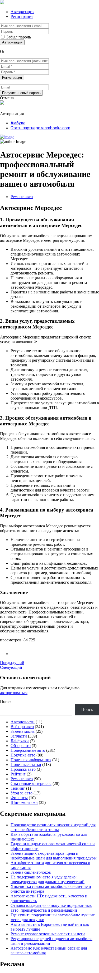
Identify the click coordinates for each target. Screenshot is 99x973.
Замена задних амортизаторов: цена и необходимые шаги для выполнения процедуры (54, 855)
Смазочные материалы (31, 783)
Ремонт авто (22, 196)
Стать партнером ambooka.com (40, 127)
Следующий (11, 667)
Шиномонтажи (24, 802)
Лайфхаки (20, 741)
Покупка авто (23, 755)
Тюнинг (18, 788)
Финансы (19, 797)
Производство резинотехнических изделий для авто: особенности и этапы (53, 827)
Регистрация (22, 16)
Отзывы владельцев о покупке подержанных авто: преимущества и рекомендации (51, 907)
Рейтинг (18, 774)
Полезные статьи (26, 764)
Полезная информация (31, 760)
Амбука (18, 122)
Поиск (6, 701)
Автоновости (23, 722)
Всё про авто (22, 726)
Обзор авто (21, 745)
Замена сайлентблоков (31, 872)
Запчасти (19, 736)
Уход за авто (21, 793)
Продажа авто (23, 769)
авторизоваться (13, 692)
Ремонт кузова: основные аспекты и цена (48, 934)
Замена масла (23, 731)
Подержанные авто (28, 750)
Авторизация (22, 11)
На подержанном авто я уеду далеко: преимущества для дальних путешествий (47, 879)
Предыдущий (12, 662)
